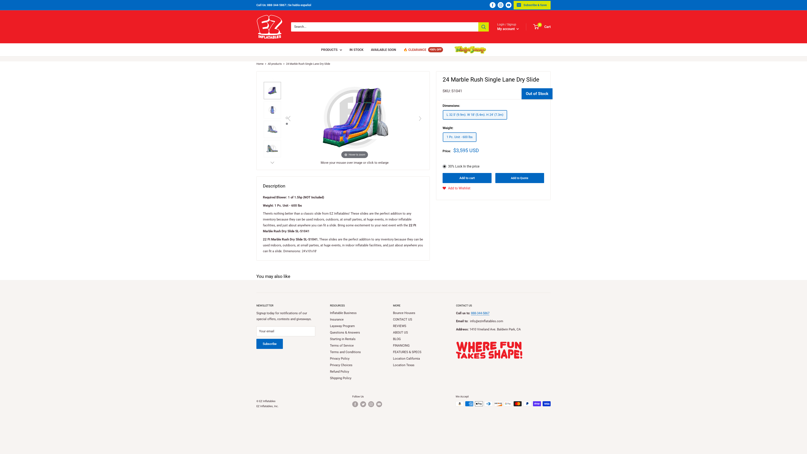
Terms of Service (342, 345)
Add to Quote (519, 178)
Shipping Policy (340, 378)
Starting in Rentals (343, 339)
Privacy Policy (339, 358)
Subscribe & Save (535, 5)
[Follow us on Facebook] (493, 5)
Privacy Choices (341, 365)
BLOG (397, 339)
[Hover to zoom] (355, 117)
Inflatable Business (343, 313)
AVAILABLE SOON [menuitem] (383, 50)
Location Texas (403, 365)
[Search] (483, 27)
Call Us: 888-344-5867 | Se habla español (283, 5)
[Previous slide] (289, 118)
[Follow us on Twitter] (363, 404)
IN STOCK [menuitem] (356, 50)
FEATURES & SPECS (407, 352)
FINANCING (401, 345)
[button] (456, 188)
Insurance (337, 319)
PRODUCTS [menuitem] (329, 50)
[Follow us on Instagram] (501, 5)
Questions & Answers (345, 332)
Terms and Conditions (345, 352)
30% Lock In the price (463, 166)
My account (506, 29)
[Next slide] (420, 118)
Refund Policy (339, 371)
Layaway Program (342, 326)
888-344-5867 (480, 313)
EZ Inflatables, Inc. (267, 406)
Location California (406, 358)
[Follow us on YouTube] (509, 5)
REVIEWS (399, 326)
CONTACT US (402, 319)
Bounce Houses (404, 313)
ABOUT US (400, 332)
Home (260, 63)
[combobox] (384, 27)
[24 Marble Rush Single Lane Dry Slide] (272, 90)
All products (275, 63)
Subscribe (270, 344)
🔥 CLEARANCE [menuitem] (415, 50)
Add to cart (467, 178)
